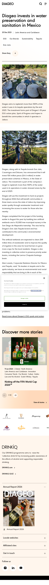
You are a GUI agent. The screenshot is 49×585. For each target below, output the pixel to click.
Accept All (24, 304)
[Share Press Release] (15, 53)
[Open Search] (40, 4)
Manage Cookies (24, 298)
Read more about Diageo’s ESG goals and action (23, 316)
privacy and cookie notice (36, 290)
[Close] (44, 278)
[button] (45, 3)
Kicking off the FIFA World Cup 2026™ (21, 383)
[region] (24, 292)
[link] (7, 416)
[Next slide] (15, 395)
